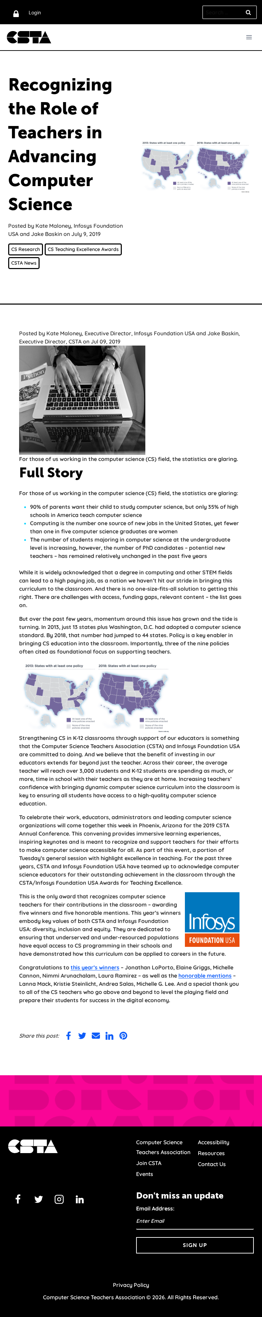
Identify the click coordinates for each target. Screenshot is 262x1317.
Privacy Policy (131, 1285)
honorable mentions (205, 975)
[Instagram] (59, 1199)
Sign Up (195, 1245)
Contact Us (212, 1164)
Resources (211, 1153)
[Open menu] (249, 37)
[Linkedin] (80, 1199)
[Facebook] (18, 1199)
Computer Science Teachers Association (163, 1147)
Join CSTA (148, 1163)
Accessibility (213, 1142)
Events (144, 1174)
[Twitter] (38, 1199)
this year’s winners (95, 967)
